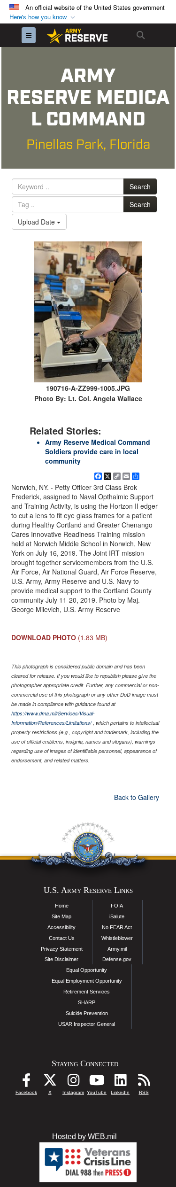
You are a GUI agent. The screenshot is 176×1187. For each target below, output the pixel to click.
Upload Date (37, 221)
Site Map (61, 916)
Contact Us (62, 938)
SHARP (86, 1002)
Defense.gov (116, 959)
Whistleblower (117, 938)
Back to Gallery (136, 797)
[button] (43, 17)
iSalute (116, 916)
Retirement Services (86, 991)
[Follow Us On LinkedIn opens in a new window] (120, 1082)
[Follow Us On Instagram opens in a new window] (73, 1082)
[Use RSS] (143, 1082)
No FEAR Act (117, 927)
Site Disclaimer (61, 959)
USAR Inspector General (86, 1024)
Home (62, 905)
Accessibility (61, 927)
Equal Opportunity (86, 970)
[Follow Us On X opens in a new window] (49, 1082)
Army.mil (117, 949)
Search (140, 186)
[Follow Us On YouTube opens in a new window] (96, 1082)
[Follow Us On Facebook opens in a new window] (26, 1082)
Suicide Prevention (87, 1013)
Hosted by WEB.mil (84, 1136)
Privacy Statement (62, 949)
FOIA (117, 905)
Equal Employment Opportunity (87, 981)
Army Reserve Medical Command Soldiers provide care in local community (97, 451)
